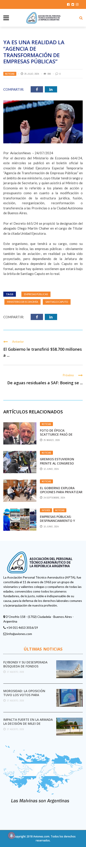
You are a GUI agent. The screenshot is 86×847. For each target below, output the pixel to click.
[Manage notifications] (11, 835)
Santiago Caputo (56, 301)
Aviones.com (41, 836)
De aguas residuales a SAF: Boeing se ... (45, 382)
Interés (46, 510)
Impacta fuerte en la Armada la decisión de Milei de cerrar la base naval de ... (28, 723)
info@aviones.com (19, 634)
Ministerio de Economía (22, 301)
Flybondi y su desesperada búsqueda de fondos (25, 664)
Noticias (10, 73)
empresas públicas (36, 294)
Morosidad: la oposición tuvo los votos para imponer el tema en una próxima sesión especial (24, 697)
